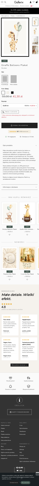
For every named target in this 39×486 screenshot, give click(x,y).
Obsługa (22, 449)
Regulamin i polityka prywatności (9, 455)
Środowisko (23, 434)
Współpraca (23, 431)
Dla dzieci (4, 68)
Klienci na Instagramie (6, 449)
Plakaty (3, 428)
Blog (2, 446)
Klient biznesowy (24, 458)
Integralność (4, 458)
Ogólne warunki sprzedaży (7, 452)
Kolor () (5, 89)
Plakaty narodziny (5, 434)
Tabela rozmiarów (11, 111)
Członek (22, 455)
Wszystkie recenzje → (19, 365)
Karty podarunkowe (20, 412)
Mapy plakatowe (5, 437)
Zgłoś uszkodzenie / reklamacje (27, 461)
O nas (21, 425)
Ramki (2, 431)
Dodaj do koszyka (20, 125)
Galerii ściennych (5, 425)
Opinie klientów (24, 428)
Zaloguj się (22, 446)
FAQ (21, 452)
